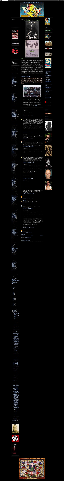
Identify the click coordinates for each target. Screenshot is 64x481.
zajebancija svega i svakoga (15, 280)
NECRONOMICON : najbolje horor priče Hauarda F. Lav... (16, 395)
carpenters (13, 98)
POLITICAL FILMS (48, 87)
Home (32, 235)
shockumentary (14, 262)
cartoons (13, 99)
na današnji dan (14, 217)
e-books (13, 151)
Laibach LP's (13, 195)
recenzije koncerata (14, 248)
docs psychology (14, 137)
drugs (12, 150)
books (12, 94)
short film (13, 264)
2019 (13, 294)
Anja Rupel (13, 85)
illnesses (13, 169)
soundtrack (13, 266)
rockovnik (13, 252)
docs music (13, 133)
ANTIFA (13, 87)
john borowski (13, 182)
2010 (13, 305)
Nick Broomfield (14, 227)
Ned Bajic (24, 180)
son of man (24, 200)
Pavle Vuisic (13, 234)
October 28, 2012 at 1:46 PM (28, 202)
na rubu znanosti (14, 218)
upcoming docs (14, 277)
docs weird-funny (14, 148)
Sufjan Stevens (14, 267)
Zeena (12, 283)
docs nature (13, 135)
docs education (14, 120)
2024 (13, 288)
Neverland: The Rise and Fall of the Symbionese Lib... (16, 354)
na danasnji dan (14, 216)
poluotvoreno (47, 94)
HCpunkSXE (13, 165)
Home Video (13, 166)
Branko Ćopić (13, 97)
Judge (12, 184)
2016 (13, 298)
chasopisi (13, 101)
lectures (13, 201)
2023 (13, 289)
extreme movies (14, 155)
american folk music (14, 82)
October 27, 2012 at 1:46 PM (28, 198)
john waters (13, 183)
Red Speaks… (47, 92)
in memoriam (13, 171)
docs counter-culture (14, 116)
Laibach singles (14, 197)
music (12, 213)
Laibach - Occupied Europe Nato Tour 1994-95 (16, 360)
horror (12, 167)
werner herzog (14, 278)
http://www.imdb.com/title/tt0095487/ (26, 76)
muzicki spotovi (14, 215)
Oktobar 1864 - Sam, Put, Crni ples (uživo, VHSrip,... (16, 386)
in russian (13, 172)
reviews (13, 249)
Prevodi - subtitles (15, 363)
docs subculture (14, 146)
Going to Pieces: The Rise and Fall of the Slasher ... (16, 313)
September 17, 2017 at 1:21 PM (28, 227)
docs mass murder (14, 130)
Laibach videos (14, 199)
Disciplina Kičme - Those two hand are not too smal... (16, 414)
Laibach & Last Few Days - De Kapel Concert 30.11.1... (16, 334)
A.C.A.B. (13, 78)
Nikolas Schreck (14, 228)
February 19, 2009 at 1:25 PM (28, 162)
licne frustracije (14, 204)
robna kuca (13, 251)
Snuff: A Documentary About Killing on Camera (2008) (16, 401)
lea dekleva (13, 200)
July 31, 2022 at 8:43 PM (27, 232)
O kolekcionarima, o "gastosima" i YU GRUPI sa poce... (16, 375)
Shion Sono (13, 261)
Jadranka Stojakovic (14, 179)
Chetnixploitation (48, 81)
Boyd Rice (13, 96)
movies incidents (14, 212)
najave (12, 220)
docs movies (13, 132)
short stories (13, 265)
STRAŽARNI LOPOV (48, 75)
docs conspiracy (14, 115)
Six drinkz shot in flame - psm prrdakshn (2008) (16, 398)
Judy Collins (13, 185)
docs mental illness (14, 131)
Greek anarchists (14, 164)
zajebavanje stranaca (14, 282)
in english (13, 170)
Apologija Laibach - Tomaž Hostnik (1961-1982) (15, 404)
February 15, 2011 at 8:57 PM (28, 193)
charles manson (14, 100)
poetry (12, 237)
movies (13, 211)
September (15, 420)
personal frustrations (14, 235)
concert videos (14, 103)
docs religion (13, 138)
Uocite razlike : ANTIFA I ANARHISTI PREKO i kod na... (16, 357)
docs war (13, 147)
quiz (12, 245)
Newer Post (22, 235)
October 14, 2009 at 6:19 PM (28, 178)
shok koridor (13, 263)
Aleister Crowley (14, 81)
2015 (13, 299)
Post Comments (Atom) (28, 237)
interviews (13, 178)
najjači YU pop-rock (14, 221)
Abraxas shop (13, 79)
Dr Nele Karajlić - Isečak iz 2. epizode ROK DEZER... (16, 378)
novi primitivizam (14, 229)
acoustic (13, 80)
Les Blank (13, 203)
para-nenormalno (14, 233)
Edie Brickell (13, 152)
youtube (13, 279)
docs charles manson (14, 114)
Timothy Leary (13, 269)
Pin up (12, 236)
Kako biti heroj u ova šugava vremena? (48, 97)
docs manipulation (14, 129)
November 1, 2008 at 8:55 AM (28, 138)
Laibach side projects (14, 196)
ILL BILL (13, 168)
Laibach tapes (13, 198)
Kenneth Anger (14, 186)
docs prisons (13, 136)
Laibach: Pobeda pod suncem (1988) (32, 20)
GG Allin (13, 162)
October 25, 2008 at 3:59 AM (28, 132)
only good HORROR (14, 232)
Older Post (41, 235)
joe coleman (13, 181)
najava (12, 219)
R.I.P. (12, 246)
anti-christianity (14, 86)
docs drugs (13, 119)
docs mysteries (14, 134)
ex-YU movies (13, 154)
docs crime (13, 117)
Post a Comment (23, 234)
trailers (12, 270)
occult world (13, 231)
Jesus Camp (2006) (16, 364)
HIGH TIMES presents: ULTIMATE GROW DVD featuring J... (16, 343)
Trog (23, 195)
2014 (13, 300)
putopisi (13, 244)
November (14, 310)
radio (12, 247)
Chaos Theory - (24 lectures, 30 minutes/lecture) (16, 323)
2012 (13, 303)
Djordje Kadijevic (14, 110)
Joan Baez (13, 180)
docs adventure (14, 111)
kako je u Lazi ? (47, 118)
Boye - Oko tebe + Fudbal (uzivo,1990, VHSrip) (16, 392)
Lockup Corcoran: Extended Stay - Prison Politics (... (16, 389)
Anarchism (13, 83)
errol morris (13, 153)
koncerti (13, 188)
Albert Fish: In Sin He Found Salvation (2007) (16, 346)
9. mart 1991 (13, 77)
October (14, 311)
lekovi (12, 202)
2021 (13, 292)
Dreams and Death (47, 79)
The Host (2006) (15, 362)
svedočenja (13, 268)
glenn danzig (13, 163)
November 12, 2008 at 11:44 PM (28, 146)
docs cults (13, 118)
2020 (13, 293)
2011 (13, 304)
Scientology (13, 254)
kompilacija (13, 187)
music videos (13, 214)
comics (12, 102)
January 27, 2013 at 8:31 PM (28, 208)
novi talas (13, 230)
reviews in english (14, 250)
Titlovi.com (46, 110)
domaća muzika (14, 149)
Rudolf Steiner (13, 253)
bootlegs (13, 95)
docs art (13, 112)
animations (13, 84)
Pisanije (46, 78)
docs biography (14, 113)
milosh (46, 98)
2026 (13, 287)
